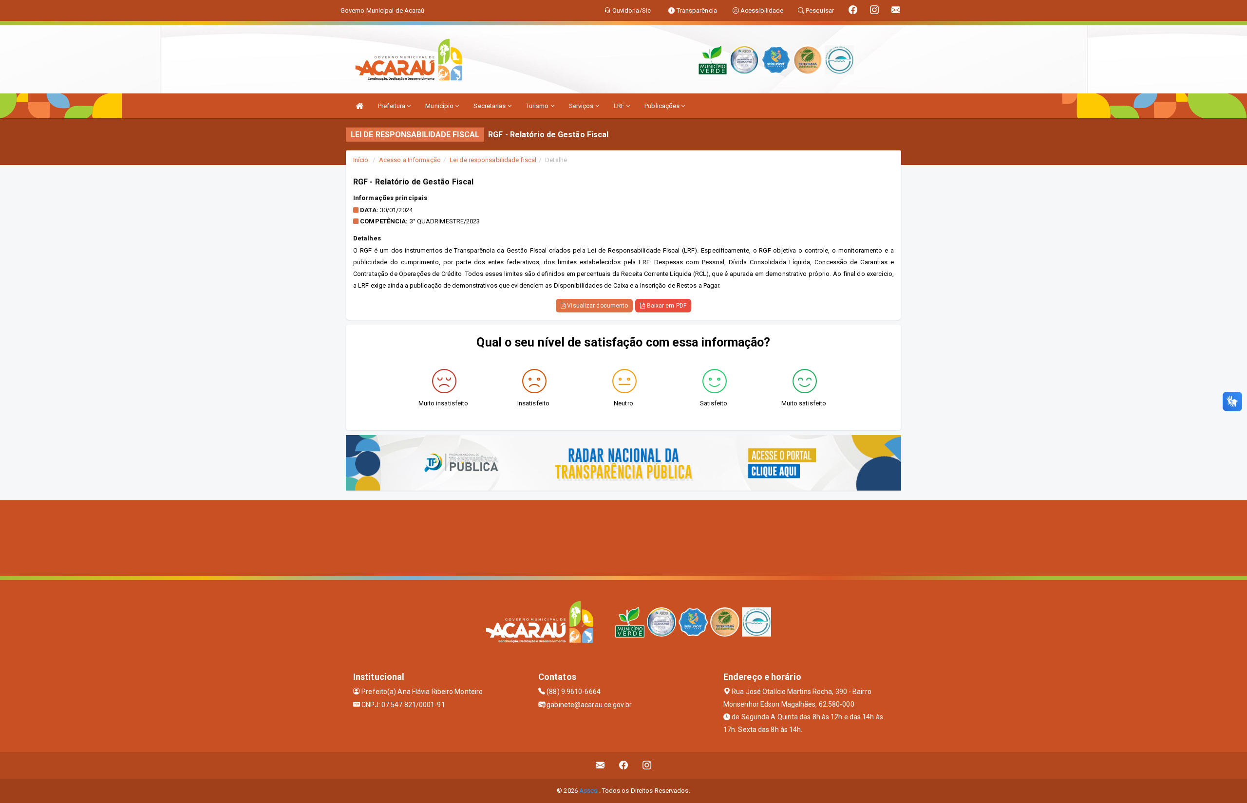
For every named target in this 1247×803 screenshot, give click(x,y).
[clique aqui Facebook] (623, 765)
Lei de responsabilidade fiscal (493, 160)
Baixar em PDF (665, 305)
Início (361, 160)
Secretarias (490, 106)
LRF (620, 106)
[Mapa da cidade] (623, 536)
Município (440, 106)
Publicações (662, 106)
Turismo (538, 106)
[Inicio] (359, 105)
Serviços (582, 106)
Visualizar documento (597, 305)
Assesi (589, 790)
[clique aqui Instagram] (647, 765)
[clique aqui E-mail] (600, 765)
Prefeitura (392, 106)
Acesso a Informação (410, 160)
